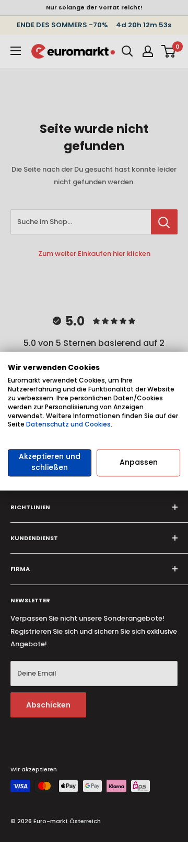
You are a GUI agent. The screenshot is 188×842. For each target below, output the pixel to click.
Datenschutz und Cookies (68, 424)
